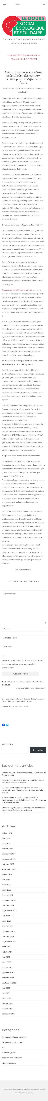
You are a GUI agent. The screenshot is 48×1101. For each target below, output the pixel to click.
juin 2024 (6, 916)
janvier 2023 (7, 967)
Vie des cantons (9, 1063)
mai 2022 (6, 993)
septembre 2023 (9, 941)
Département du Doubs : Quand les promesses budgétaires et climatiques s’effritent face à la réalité (22, 790)
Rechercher (7, 744)
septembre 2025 (9, 869)
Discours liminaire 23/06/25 (30, 688)
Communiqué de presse (24, 59)
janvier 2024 (7, 926)
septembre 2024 (9, 910)
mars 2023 (6, 962)
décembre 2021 (8, 1014)
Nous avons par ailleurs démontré (17, 290)
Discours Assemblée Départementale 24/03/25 (22, 683)
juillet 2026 (7, 833)
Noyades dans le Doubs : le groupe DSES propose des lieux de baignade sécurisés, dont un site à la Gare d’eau (24, 800)
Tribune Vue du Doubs (12, 1058)
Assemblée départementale (24, 55)
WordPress (29, 1093)
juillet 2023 (7, 952)
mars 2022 (6, 998)
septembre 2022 (9, 983)
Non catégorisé (9, 1052)
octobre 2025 (8, 864)
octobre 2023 (8, 936)
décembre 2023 (8, 931)
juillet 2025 (7, 874)
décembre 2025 (8, 854)
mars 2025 (6, 890)
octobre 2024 (8, 905)
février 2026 (7, 848)
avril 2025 (6, 885)
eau (3, 1047)
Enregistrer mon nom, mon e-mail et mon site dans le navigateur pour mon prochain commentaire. (22, 664)
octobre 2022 (8, 977)
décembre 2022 (8, 972)
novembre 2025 (9, 859)
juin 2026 (6, 838)
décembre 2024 (8, 900)
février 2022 (7, 1003)
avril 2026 (6, 843)
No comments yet (23, 569)
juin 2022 (6, 988)
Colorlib (42, 1090)
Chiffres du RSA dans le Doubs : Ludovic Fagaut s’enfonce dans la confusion (23, 781)
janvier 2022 (7, 1008)
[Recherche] (44, 4)
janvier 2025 (7, 895)
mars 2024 (6, 921)
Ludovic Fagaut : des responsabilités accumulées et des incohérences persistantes (23, 808)
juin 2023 (6, 957)
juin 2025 (6, 879)
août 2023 (6, 947)
